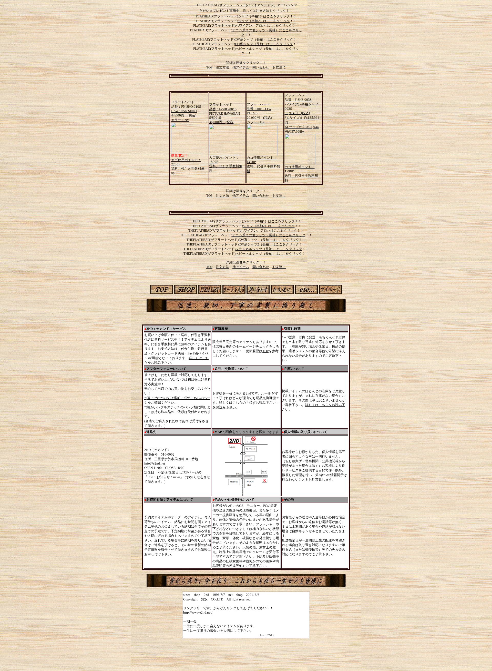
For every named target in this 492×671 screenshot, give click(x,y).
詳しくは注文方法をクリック (264, 11)
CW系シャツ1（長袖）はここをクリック (269, 240)
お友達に (279, 67)
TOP (209, 67)
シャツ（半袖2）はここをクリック (264, 21)
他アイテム (240, 67)
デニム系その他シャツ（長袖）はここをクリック (268, 235)
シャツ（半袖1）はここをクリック (264, 16)
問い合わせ (260, 67)
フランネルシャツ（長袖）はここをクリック (268, 249)
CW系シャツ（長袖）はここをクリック (263, 39)
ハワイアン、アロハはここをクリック (263, 25)
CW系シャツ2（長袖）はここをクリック (269, 244)
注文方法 (222, 67)
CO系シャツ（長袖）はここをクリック (264, 44)
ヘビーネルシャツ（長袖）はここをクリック (268, 253)
